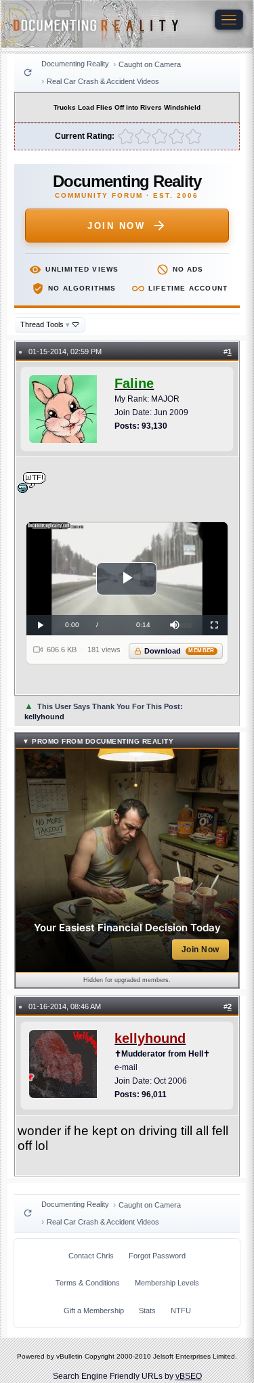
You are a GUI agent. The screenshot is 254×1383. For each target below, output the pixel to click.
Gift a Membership (94, 1310)
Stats (147, 1310)
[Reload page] (27, 72)
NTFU (181, 1310)
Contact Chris (91, 1256)
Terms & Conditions (88, 1283)
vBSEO (188, 1376)
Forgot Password (157, 1256)
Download (179, 651)
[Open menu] (229, 19)
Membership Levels (167, 1283)
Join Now (116, 226)
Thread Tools (45, 324)
